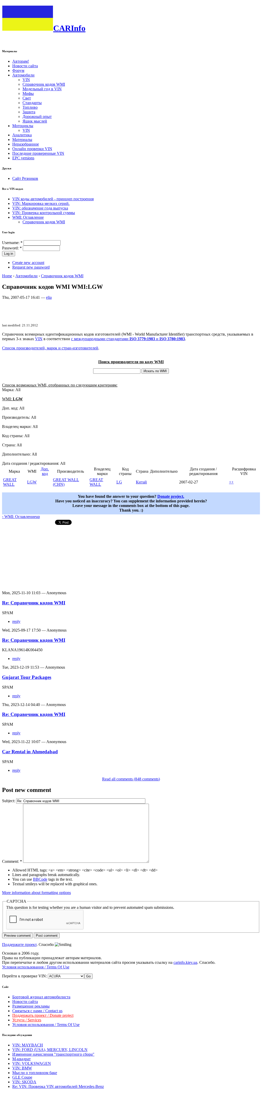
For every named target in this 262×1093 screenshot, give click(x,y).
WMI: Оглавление (28, 217)
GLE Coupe (22, 1077)
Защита (29, 112)
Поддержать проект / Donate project (42, 1015)
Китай (141, 482)
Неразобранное (25, 144)
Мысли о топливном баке (34, 1072)
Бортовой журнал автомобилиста (41, 997)
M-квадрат (21, 1059)
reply (16, 621)
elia (49, 297)
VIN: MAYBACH (27, 1045)
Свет (27, 98)
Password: (12, 248)
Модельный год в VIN (42, 89)
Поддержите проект (19, 944)
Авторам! (20, 61)
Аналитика (22, 135)
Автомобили (23, 75)
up (38, 516)
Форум (18, 70)
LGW (32, 482)
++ (231, 482)
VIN (26, 80)
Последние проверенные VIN (38, 153)
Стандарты (32, 103)
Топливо (30, 107)
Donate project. (170, 496)
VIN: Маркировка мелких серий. (41, 203)
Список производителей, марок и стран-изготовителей (50, 348)
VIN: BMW (22, 1068)
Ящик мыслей (35, 121)
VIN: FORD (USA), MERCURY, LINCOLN (50, 1049)
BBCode (40, 879)
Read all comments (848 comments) (131, 779)
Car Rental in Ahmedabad (30, 751)
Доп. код (45, 471)
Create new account (28, 262)
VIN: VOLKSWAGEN (31, 1063)
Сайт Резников (25, 178)
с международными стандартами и (128, 339)
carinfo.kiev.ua (185, 962)
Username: (12, 242)
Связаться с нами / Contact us (37, 1011)
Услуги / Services (26, 1020)
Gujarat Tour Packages (26, 677)
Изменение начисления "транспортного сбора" (53, 1054)
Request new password (31, 267)
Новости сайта (25, 66)
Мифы (28, 93)
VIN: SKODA (24, 1082)
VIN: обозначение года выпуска (40, 208)
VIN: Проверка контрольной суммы (43, 213)
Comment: (12, 861)
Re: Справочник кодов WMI (33, 602)
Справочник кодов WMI (44, 84)
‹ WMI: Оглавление (19, 516)
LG (119, 482)
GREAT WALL (10, 482)
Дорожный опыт (37, 116)
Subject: (9, 801)
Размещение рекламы (31, 1006)
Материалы (22, 139)
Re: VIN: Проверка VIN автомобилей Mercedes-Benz (58, 1086)
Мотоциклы (22, 126)
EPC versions (23, 158)
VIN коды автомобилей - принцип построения (53, 199)
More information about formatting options (36, 892)
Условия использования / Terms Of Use (35, 967)
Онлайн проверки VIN (32, 149)
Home (7, 276)
